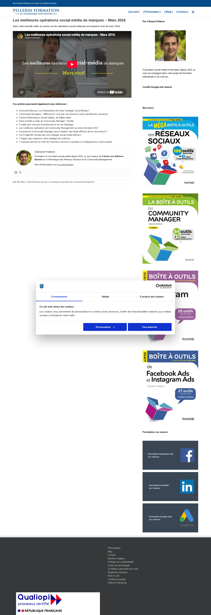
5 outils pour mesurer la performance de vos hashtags (46, 124)
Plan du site (114, 575)
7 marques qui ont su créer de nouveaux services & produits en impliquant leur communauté (65, 141)
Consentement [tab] (59, 296)
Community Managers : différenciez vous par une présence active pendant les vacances (63, 114)
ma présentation (65, 164)
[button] (193, 11)
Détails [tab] (105, 296)
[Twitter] (20, 172)
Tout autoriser (149, 327)
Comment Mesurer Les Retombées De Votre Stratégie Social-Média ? (54, 110)
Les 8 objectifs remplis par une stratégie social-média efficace (50, 135)
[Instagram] (16, 172)
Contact (112, 555)
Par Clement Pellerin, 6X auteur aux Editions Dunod (34, 3)
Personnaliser (103, 327)
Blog (110, 551)
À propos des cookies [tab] (152, 296)
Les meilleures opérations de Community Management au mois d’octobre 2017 (58, 128)
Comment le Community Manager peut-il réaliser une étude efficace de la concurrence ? (63, 131)
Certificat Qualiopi (117, 579)
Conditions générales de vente (123, 568)
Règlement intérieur (117, 572)
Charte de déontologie (119, 565)
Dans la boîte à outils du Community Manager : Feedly (46, 121)
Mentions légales (116, 558)
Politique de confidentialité (121, 562)
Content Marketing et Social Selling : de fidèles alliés (45, 117)
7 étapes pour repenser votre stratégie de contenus (44, 138)
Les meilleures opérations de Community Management (71, 182)
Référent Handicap (117, 582)
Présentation (114, 548)
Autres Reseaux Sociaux (37, 182)
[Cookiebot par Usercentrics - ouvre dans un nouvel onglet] (158, 286)
